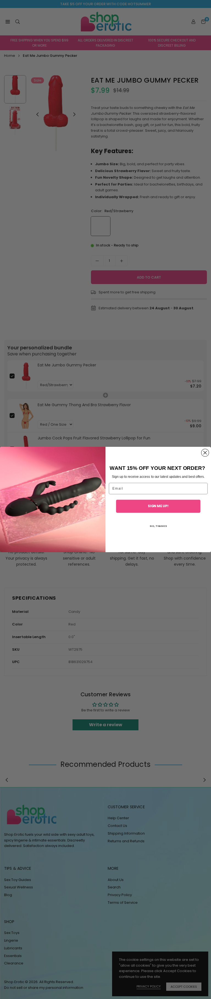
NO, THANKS (158, 525)
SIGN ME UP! (158, 506)
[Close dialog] (205, 453)
